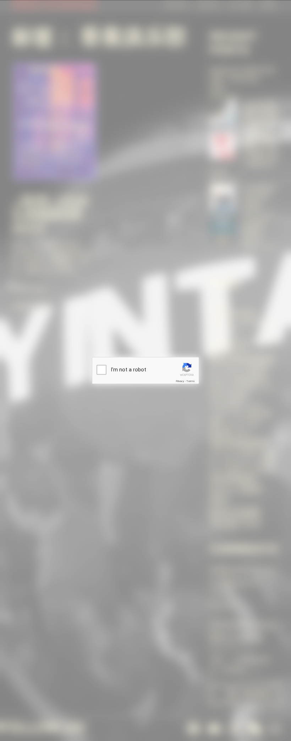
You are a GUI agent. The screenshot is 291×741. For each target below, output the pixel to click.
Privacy (180, 380)
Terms (190, 380)
